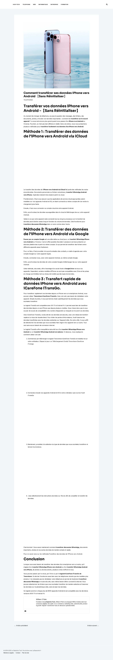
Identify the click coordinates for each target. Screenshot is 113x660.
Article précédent (21, 625)
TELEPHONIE (26, 4)
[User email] (25, 611)
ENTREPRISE (54, 4)
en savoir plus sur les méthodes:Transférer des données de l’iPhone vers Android (54, 554)
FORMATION (64, 4)
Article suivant (93, 625)
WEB (34, 4)
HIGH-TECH (16, 4)
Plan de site (25, 653)
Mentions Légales (9, 653)
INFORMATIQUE (43, 4)
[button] (107, 4)
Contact (18, 653)
